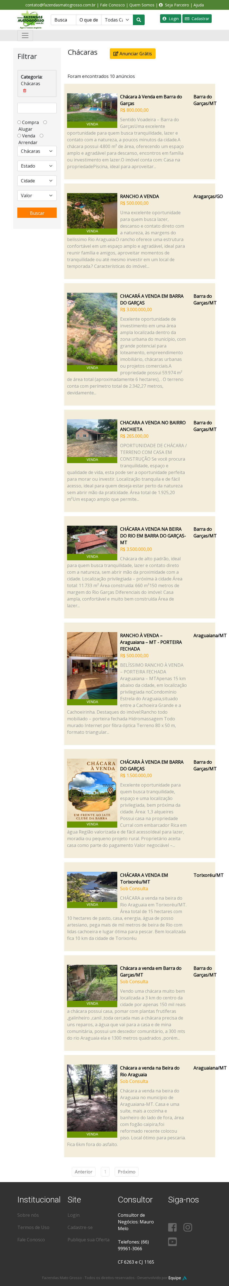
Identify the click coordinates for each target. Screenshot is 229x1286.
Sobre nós (28, 1215)
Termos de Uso (33, 1227)
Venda (30, 136)
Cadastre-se (80, 1227)
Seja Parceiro (176, 5)
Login (172, 18)
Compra (32, 122)
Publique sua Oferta (88, 1240)
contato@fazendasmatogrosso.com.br (60, 5)
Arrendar (27, 142)
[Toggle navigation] (25, 35)
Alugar (27, 129)
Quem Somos (141, 5)
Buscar (37, 213)
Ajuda (199, 5)
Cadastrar (199, 18)
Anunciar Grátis (135, 54)
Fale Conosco (112, 5)
